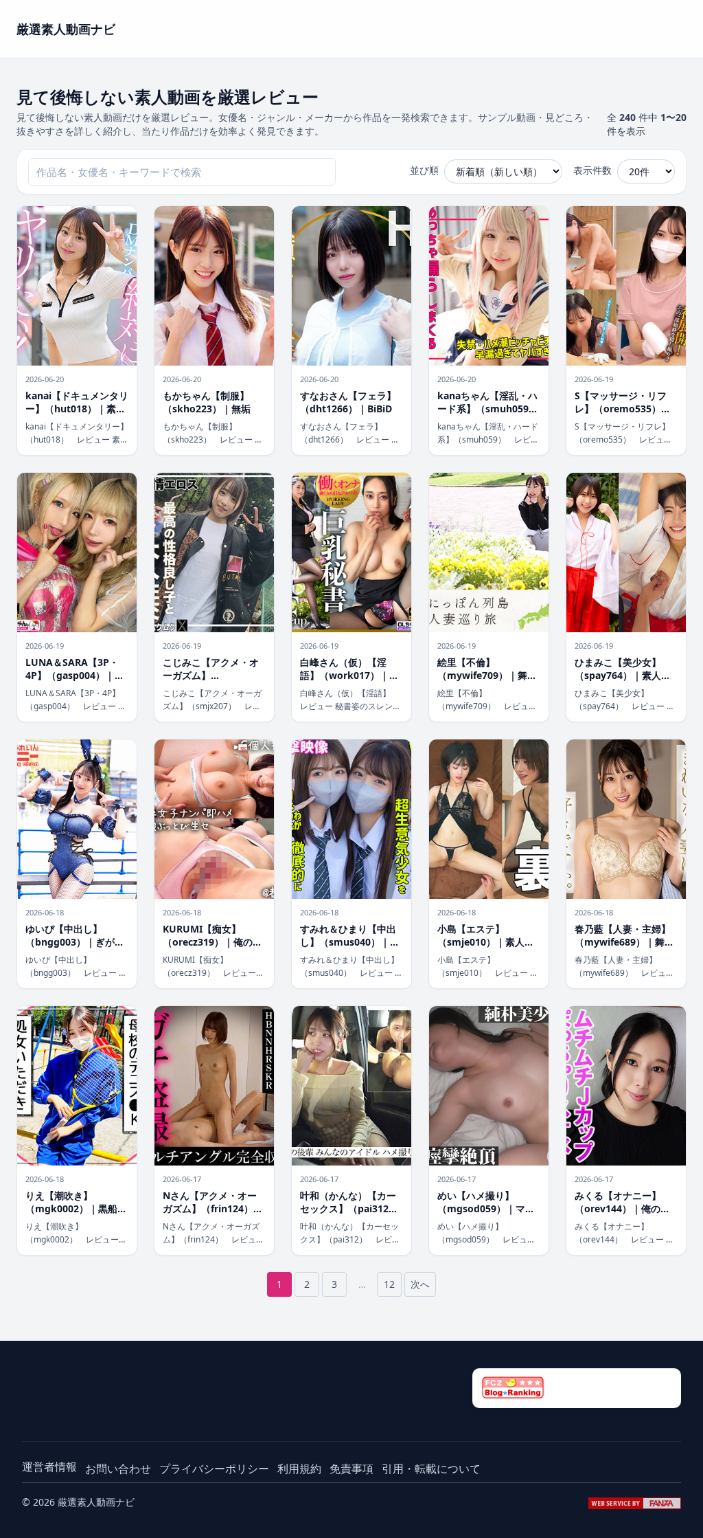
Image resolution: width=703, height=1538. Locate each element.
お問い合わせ (118, 1468)
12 (389, 1284)
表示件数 (592, 170)
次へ (420, 1284)
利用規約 (299, 1468)
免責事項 (351, 1468)
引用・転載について (431, 1468)
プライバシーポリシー (214, 1468)
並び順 (424, 170)
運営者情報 (49, 1466)
